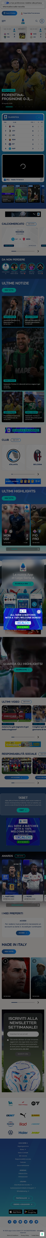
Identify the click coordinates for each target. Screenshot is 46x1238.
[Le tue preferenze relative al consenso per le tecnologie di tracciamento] (42, 1234)
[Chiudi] (39, 612)
